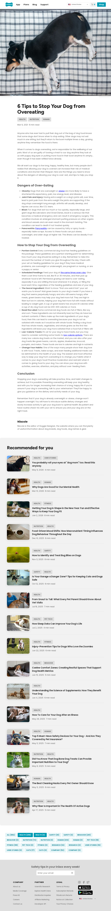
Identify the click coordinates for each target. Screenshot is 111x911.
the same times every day (73, 272)
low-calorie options (73, 335)
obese (62, 191)
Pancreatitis (41, 228)
